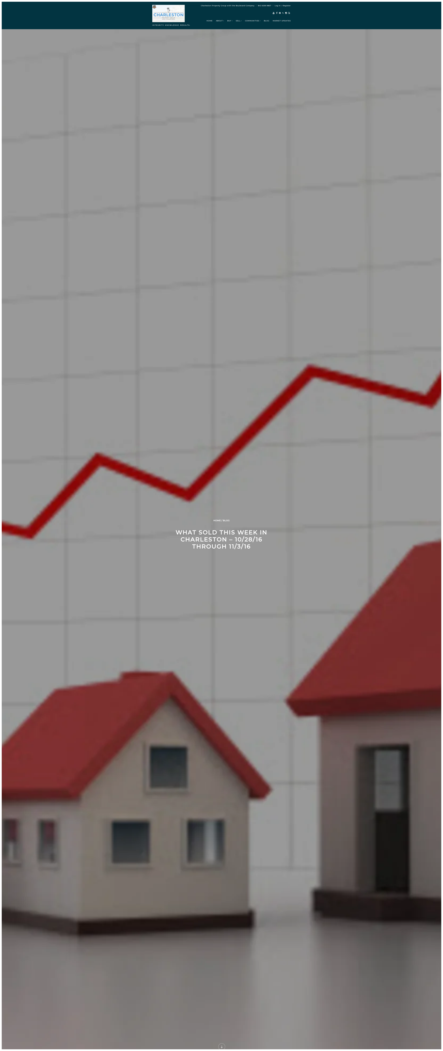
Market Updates (282, 21)
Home (210, 21)
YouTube (273, 13)
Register (287, 6)
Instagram (286, 13)
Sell (238, 21)
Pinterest (279, 13)
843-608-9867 (264, 6)
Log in (278, 6)
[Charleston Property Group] (168, 14)
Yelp (289, 13)
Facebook (276, 13)
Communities (252, 21)
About (219, 21)
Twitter (282, 13)
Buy (229, 21)
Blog (266, 21)
